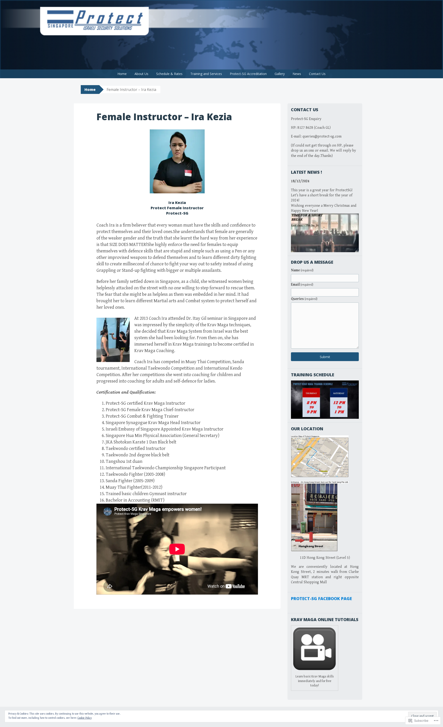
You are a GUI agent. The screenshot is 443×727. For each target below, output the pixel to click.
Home (122, 74)
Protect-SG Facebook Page (321, 598)
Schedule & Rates (169, 74)
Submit (325, 357)
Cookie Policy (85, 717)
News (297, 74)
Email (302, 284)
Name (302, 270)
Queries (304, 299)
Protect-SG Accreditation (248, 74)
